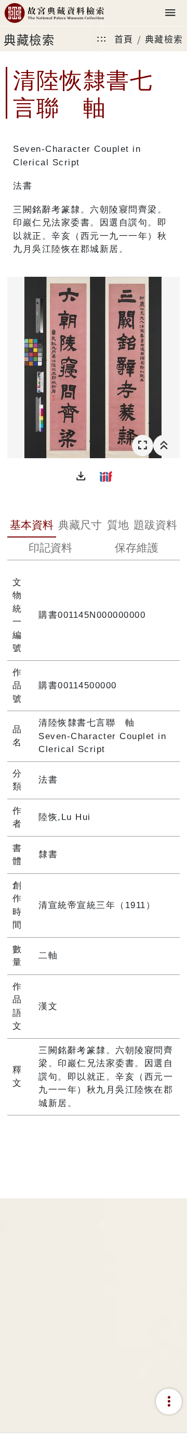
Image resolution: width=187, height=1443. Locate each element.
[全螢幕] (142, 445)
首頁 (123, 38)
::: (102, 38)
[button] (81, 476)
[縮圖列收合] (164, 445)
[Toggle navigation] (170, 13)
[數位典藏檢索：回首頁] (54, 13)
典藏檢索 (164, 38)
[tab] (31, 526)
